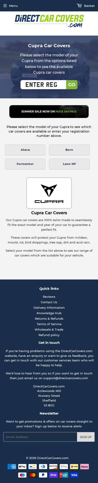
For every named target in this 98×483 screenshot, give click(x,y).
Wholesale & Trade (49, 329)
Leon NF (69, 164)
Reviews (49, 296)
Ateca (25, 149)
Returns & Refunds (49, 318)
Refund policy (49, 335)
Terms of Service (49, 324)
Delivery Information (49, 307)
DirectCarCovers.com (53, 458)
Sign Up (86, 437)
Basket (89, 6)
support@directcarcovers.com (65, 378)
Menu (13, 6)
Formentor (25, 164)
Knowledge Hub (49, 313)
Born (69, 149)
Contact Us (49, 302)
